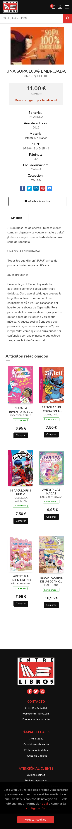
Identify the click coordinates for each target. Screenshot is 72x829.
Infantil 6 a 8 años (36, 138)
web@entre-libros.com (36, 713)
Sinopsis (17, 218)
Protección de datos (36, 750)
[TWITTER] (36, 691)
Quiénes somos (36, 775)
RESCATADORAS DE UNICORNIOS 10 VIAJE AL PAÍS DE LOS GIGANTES (51, 579)
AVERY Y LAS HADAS (51, 491)
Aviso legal (36, 738)
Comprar (21, 435)
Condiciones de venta (36, 744)
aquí (45, 803)
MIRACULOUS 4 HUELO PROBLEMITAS (20, 492)
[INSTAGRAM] (42, 691)
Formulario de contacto (36, 719)
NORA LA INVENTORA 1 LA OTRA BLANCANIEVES (20, 410)
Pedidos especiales (36, 780)
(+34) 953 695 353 (36, 708)
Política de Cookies (36, 755)
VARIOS (36, 180)
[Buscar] (67, 18)
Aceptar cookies (35, 819)
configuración (35, 808)
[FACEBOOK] (29, 691)
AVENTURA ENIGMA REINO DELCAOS (21, 578)
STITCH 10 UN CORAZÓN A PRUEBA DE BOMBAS (51, 409)
